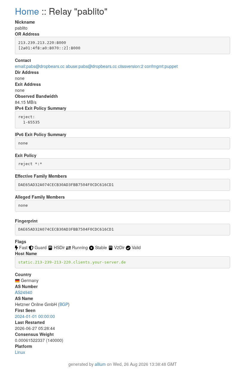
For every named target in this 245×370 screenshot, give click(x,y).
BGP (63, 304)
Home (27, 10)
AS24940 (23, 292)
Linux (20, 352)
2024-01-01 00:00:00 (35, 316)
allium (100, 364)
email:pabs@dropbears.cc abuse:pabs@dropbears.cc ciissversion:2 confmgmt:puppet (96, 66)
